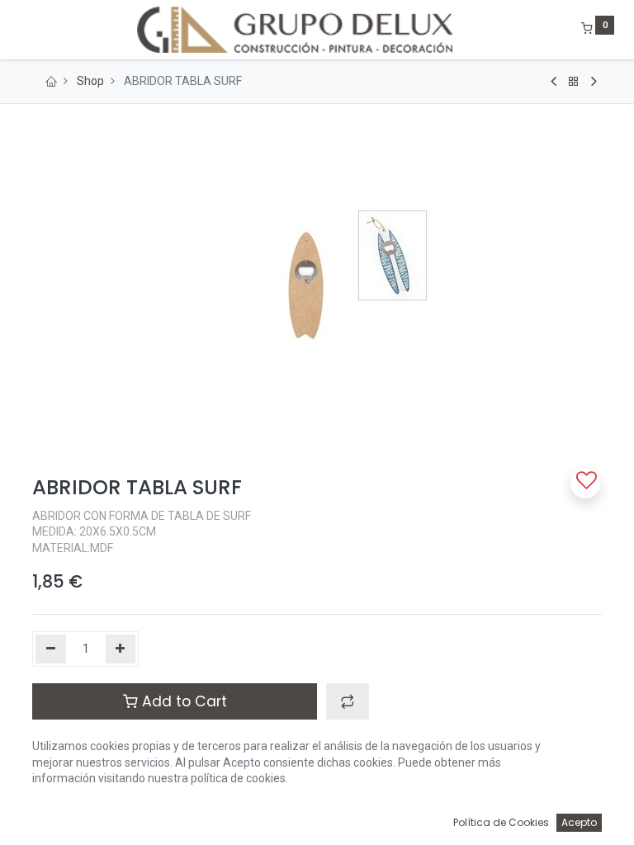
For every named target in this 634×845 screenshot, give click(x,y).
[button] (347, 701)
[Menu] (20, 30)
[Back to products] (574, 82)
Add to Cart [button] (182, 701)
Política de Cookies (501, 822)
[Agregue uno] (121, 649)
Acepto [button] (579, 822)
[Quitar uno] (50, 649)
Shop (90, 80)
